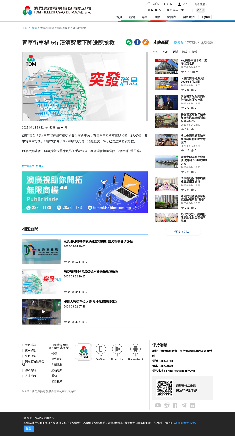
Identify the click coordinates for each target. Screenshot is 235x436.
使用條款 (30, 350)
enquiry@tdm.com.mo (180, 370)
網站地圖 (56, 370)
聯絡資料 (30, 370)
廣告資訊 (56, 358)
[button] (201, 4)
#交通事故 (28, 166)
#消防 (39, 166)
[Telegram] (183, 405)
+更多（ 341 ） (183, 231)
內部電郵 (56, 364)
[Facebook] (175, 405)
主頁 (25, 27)
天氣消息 (30, 344)
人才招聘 (30, 375)
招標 (54, 353)
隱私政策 (30, 356)
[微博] (166, 405)
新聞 (34, 27)
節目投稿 (56, 381)
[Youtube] (157, 405)
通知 (54, 375)
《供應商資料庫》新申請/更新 (59, 346)
